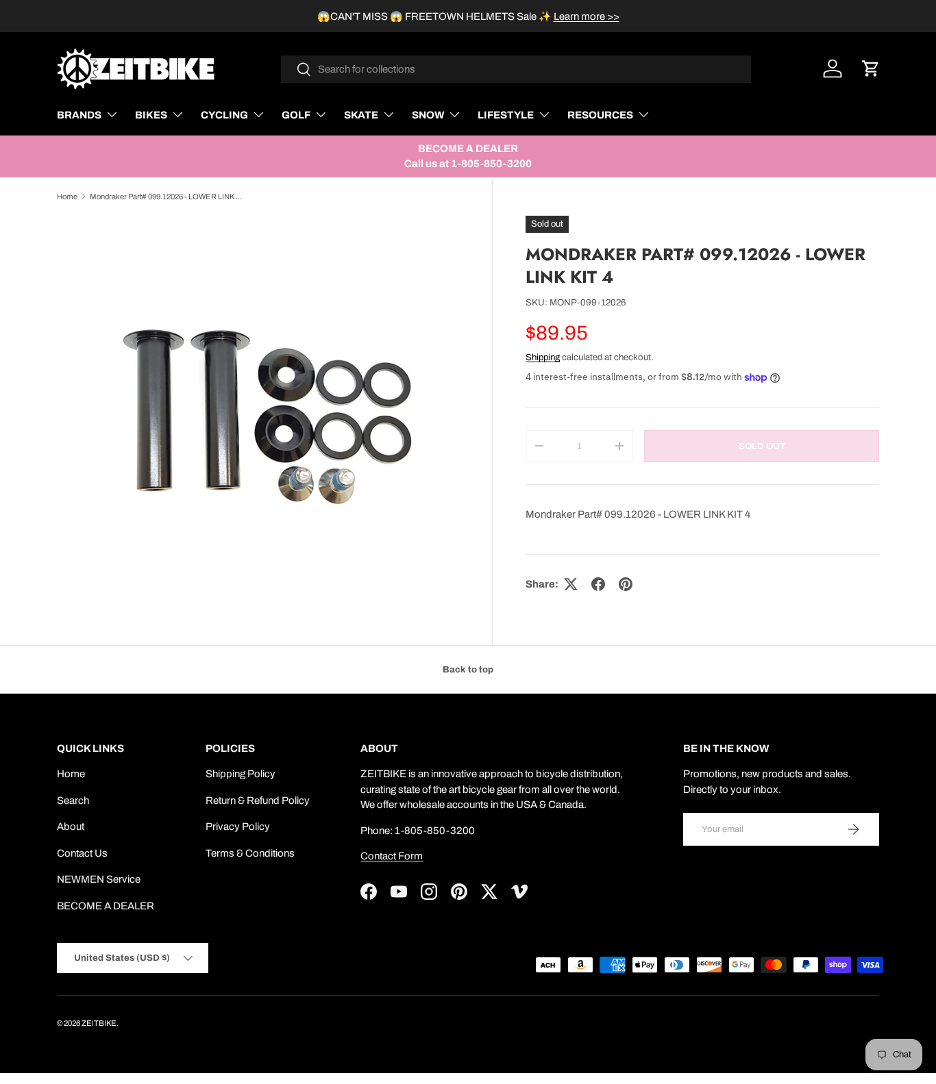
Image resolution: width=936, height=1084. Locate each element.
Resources (600, 115)
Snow (428, 115)
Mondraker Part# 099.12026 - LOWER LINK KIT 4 (167, 196)
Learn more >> (586, 16)
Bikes (151, 115)
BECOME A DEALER (105, 905)
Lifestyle (506, 115)
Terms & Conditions (250, 853)
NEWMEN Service (98, 879)
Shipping (543, 357)
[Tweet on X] (570, 584)
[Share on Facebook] (598, 584)
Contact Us (82, 853)
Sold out (762, 446)
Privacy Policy (238, 826)
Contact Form (391, 855)
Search (73, 800)
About (70, 826)
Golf (296, 115)
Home (67, 196)
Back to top (468, 669)
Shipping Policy (240, 773)
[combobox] (516, 69)
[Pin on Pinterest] (625, 584)
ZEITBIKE (99, 1023)
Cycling (224, 115)
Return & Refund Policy (258, 800)
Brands (79, 115)
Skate (361, 115)
